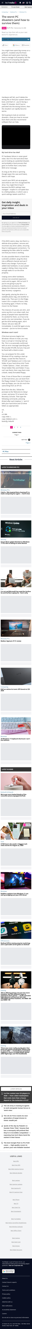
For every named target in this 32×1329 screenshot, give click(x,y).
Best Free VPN (16, 1165)
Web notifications (7, 1306)
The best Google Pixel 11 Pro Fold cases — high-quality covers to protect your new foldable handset (17, 1145)
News (4, 28)
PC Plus (11, 28)
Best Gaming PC (16, 1188)
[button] (30, 3)
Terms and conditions (8, 1290)
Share (6, 45)
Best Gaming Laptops (16, 1184)
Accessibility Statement (9, 1309)
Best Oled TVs (16, 1207)
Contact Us (5, 1286)
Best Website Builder (16, 1173)
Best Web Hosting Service (16, 1169)
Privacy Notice (25, 224)
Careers (4, 1313)
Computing (5, 12)
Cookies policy (6, 1298)
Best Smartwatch (16, 1211)
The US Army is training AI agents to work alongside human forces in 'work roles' (17, 1108)
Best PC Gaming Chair (16, 1192)
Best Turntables (16, 1219)
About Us (5, 1278)
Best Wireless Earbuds (16, 1227)
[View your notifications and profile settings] (20, 2)
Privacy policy (6, 1294)
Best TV (16, 1203)
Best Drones (16, 1246)
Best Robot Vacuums (16, 1250)
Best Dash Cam (16, 1242)
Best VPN (16, 1161)
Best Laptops (16, 1180)
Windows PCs (22, 12)
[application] (16, 135)
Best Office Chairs (16, 1230)
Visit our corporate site (16, 1265)
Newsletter (26, 45)
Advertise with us (7, 1302)
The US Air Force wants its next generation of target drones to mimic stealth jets (16, 1118)
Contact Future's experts (9, 1282)
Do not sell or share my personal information (15, 1317)
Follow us (17, 45)
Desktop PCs (13, 12)
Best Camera (16, 1238)
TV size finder (15, 7)
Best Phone (16, 1199)
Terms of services (23, 222)
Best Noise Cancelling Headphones (16, 1223)
